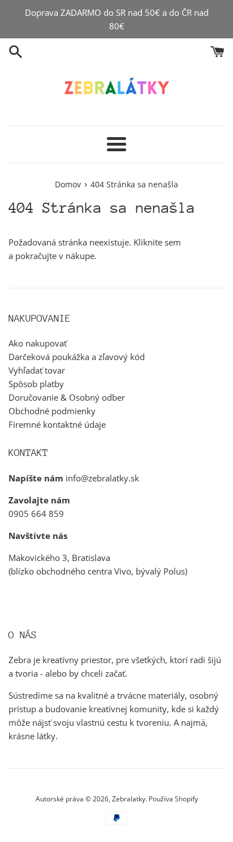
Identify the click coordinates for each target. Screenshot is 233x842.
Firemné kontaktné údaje (57, 424)
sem (173, 242)
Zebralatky (128, 799)
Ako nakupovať (37, 343)
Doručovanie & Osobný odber (66, 397)
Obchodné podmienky (52, 410)
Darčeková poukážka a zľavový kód (76, 356)
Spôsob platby (36, 383)
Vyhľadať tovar (36, 370)
